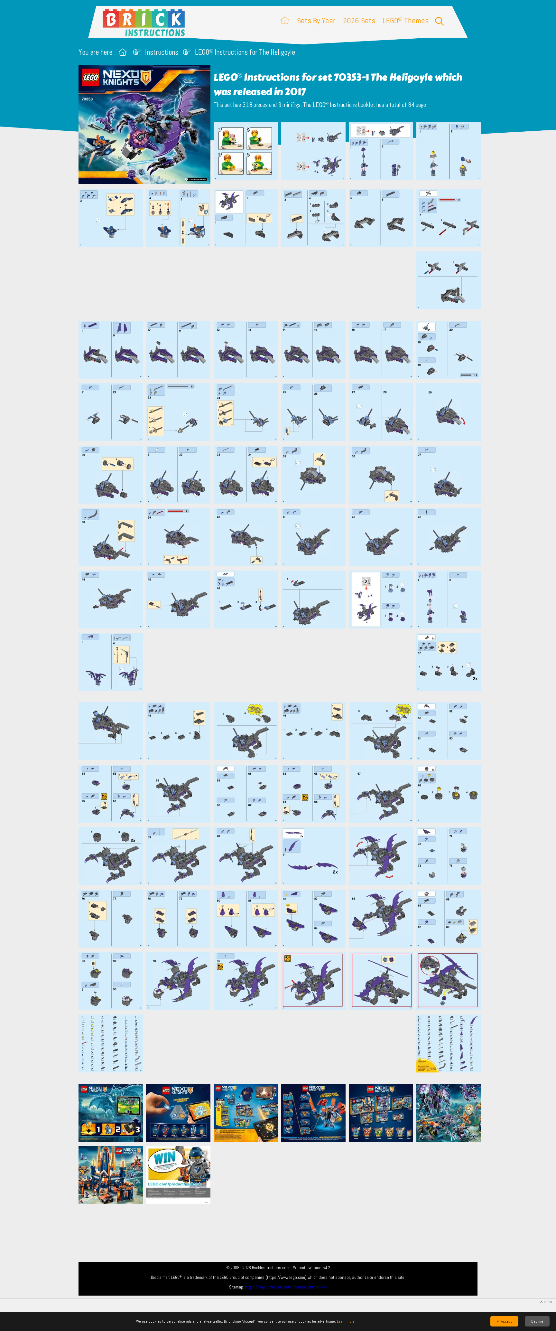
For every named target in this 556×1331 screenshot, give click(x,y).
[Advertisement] (281, 283)
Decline (537, 1321)
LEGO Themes (406, 20)
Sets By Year (316, 20)
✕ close (546, 1302)
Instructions (161, 52)
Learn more (346, 1321)
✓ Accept (504, 1321)
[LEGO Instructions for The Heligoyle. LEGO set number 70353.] (246, 154)
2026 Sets (359, 20)
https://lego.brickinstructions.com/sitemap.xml (286, 1287)
